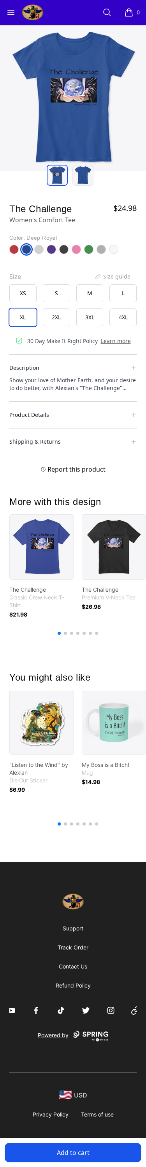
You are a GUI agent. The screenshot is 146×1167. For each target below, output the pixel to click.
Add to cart (73, 1152)
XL (23, 317)
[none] (112, 276)
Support (73, 928)
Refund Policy (73, 985)
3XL (89, 317)
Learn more (116, 341)
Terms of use (97, 1114)
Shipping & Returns (35, 441)
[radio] (23, 293)
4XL (123, 317)
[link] (42, 547)
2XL (56, 317)
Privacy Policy (51, 1114)
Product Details (29, 414)
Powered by (53, 1035)
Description (24, 367)
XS (23, 293)
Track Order (73, 947)
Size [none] (15, 276)
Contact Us (73, 966)
